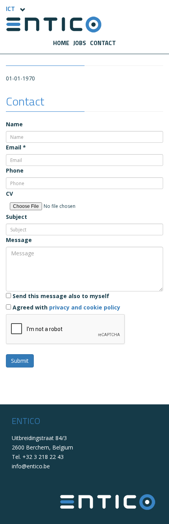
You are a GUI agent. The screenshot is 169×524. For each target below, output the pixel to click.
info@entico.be (31, 466)
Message (19, 240)
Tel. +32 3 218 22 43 (38, 456)
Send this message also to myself (60, 296)
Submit (20, 360)
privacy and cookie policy (84, 307)
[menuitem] (61, 43)
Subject (16, 216)
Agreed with (65, 307)
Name (14, 124)
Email (16, 147)
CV (9, 193)
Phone (15, 170)
